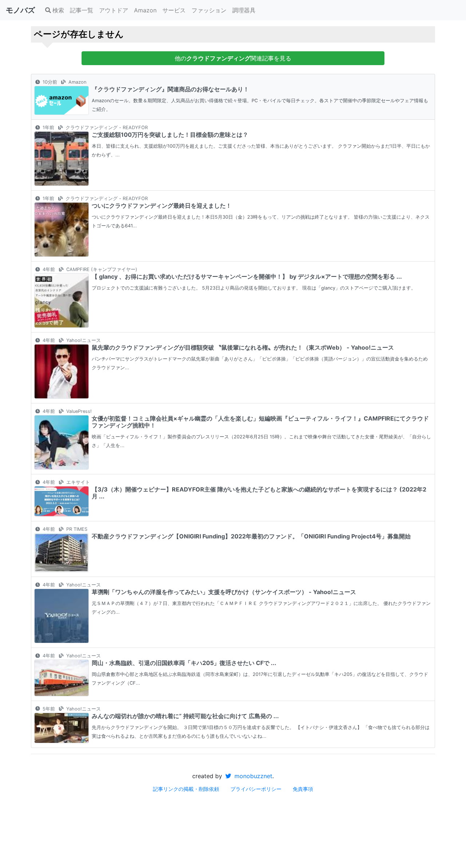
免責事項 (303, 789)
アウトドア (113, 10)
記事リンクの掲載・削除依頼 (186, 789)
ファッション (208, 10)
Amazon (145, 10)
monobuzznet (252, 776)
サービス (174, 10)
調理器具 (244, 10)
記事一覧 (81, 10)
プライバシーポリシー (255, 789)
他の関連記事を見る (233, 58)
